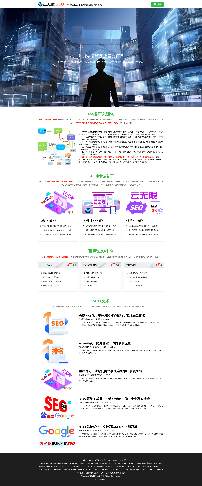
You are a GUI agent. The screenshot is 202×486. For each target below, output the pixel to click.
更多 (123, 473)
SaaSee (157, 463)
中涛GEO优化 (153, 470)
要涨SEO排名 (64, 470)
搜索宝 (145, 463)
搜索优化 (151, 463)
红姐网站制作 (74, 463)
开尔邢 (129, 463)
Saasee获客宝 (108, 470)
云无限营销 (84, 466)
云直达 (41, 463)
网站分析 (98, 463)
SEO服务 (91, 460)
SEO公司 (122, 460)
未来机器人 (103, 466)
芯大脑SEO (122, 463)
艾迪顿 (128, 466)
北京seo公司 (150, 466)
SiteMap (66, 463)
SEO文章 (59, 463)
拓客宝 (91, 466)
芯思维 (82, 463)
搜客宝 (140, 463)
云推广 (133, 466)
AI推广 (123, 466)
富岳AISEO (111, 466)
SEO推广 (83, 460)
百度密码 (104, 463)
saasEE (46, 463)
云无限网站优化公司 (90, 473)
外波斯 (115, 463)
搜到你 (56, 466)
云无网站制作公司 (105, 473)
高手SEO (116, 470)
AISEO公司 (135, 470)
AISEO (86, 470)
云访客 (69, 466)
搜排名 (51, 466)
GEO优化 (99, 470)
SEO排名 (115, 460)
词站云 (143, 466)
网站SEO (107, 460)
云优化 (76, 470)
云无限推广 (76, 466)
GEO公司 (92, 470)
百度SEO (99, 460)
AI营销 (118, 466)
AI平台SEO (144, 470)
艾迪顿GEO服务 (45, 470)
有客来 (71, 470)
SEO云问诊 (55, 470)
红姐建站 (115, 473)
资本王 (81, 470)
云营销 (96, 466)
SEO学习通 (63, 466)
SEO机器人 (159, 466)
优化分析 (135, 463)
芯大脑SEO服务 (125, 470)
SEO (77, 460)
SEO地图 (52, 463)
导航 (120, 473)
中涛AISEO (44, 466)
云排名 (92, 463)
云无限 (87, 463)
